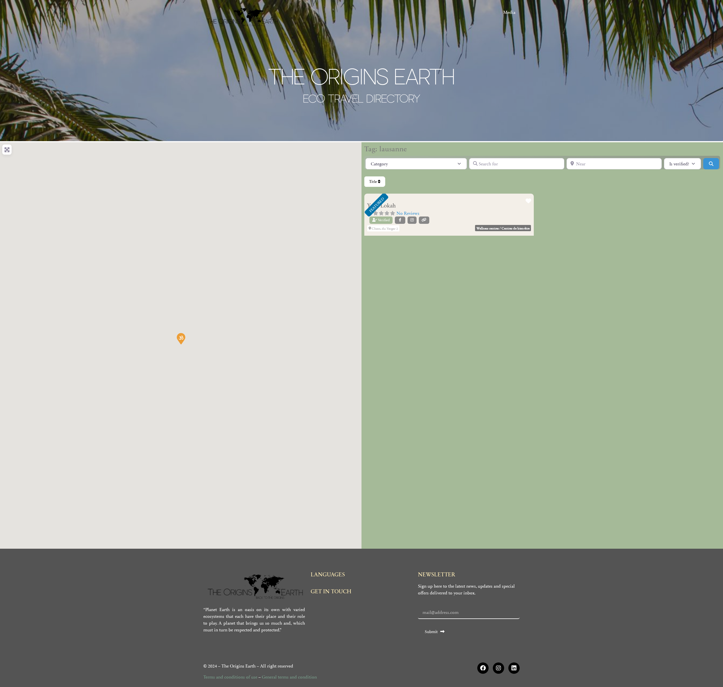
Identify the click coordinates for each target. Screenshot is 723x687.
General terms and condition (289, 676)
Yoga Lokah (381, 205)
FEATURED (376, 204)
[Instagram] (498, 668)
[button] (181, 338)
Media (509, 12)
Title (373, 181)
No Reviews (408, 213)
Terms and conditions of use (230, 676)
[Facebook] (483, 668)
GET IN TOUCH (331, 591)
